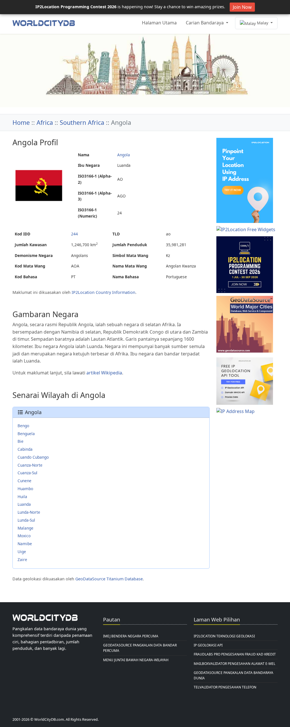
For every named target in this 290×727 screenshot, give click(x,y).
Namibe (25, 543)
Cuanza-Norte (30, 465)
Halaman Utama (159, 23)
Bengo (23, 425)
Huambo (25, 488)
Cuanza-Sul (27, 472)
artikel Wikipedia (104, 373)
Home (21, 122)
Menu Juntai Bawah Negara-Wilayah (136, 660)
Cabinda (25, 449)
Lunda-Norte (29, 512)
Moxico (24, 535)
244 (74, 234)
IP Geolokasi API (208, 645)
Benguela (26, 433)
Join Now (242, 7)
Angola (123, 154)
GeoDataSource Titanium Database (109, 578)
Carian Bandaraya (205, 23)
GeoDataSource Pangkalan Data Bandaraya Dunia (233, 675)
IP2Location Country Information (103, 292)
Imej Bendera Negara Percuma (130, 636)
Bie (21, 441)
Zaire (22, 559)
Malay (262, 23)
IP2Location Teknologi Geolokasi (224, 636)
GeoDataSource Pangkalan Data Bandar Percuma (140, 648)
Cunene (24, 480)
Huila (22, 496)
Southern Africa (82, 122)
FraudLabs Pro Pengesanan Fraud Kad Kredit (235, 654)
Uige (22, 551)
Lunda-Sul (26, 520)
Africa (45, 122)
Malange (25, 528)
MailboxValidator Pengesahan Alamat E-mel (234, 663)
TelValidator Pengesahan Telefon (225, 687)
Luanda (24, 504)
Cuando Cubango (33, 457)
